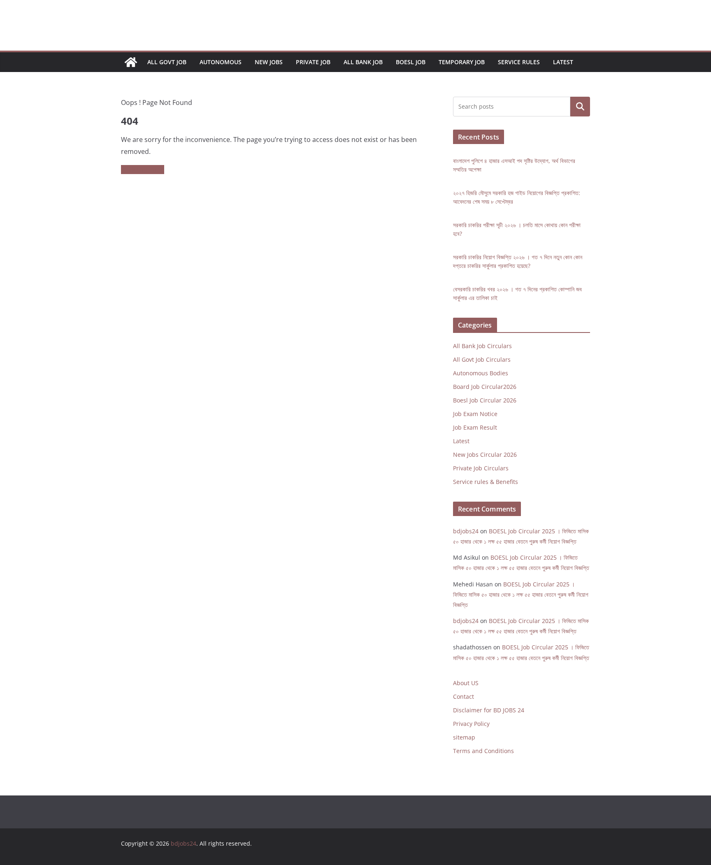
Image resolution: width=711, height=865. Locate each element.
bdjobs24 (466, 531)
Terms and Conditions (483, 751)
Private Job (313, 62)
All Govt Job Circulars (482, 359)
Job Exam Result (475, 427)
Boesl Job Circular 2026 (484, 400)
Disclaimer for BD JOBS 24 (488, 710)
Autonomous (221, 62)
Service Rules (519, 62)
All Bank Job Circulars (482, 346)
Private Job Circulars (481, 468)
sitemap (464, 737)
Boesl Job (410, 62)
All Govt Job (166, 62)
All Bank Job (363, 62)
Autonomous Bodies (480, 373)
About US (466, 683)
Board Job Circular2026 (484, 387)
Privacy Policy (471, 724)
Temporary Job (462, 62)
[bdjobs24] (131, 62)
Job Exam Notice (475, 414)
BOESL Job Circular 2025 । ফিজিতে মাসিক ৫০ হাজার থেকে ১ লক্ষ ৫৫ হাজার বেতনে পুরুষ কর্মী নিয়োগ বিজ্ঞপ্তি (520, 594)
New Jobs (269, 62)
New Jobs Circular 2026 (485, 454)
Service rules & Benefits (485, 482)
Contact (463, 696)
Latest (563, 62)
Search (580, 107)
